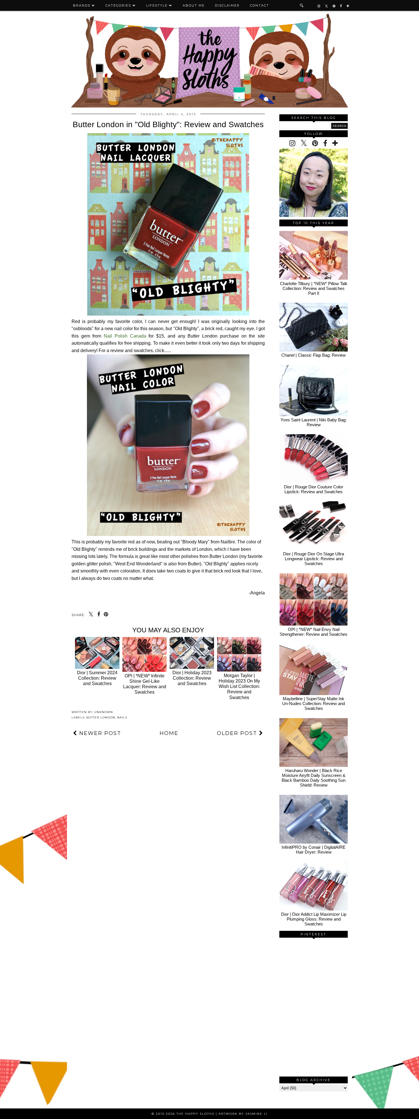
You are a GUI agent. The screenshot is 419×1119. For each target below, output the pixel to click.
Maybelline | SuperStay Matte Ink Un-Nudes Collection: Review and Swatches (313, 703)
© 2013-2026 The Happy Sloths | (185, 1114)
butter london (100, 717)
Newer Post (99, 733)
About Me (194, 5)
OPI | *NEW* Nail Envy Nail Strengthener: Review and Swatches (313, 632)
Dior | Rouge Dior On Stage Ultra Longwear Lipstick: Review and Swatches (313, 558)
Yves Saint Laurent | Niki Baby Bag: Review (313, 422)
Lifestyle (157, 5)
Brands (81, 5)
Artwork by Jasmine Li (243, 1114)
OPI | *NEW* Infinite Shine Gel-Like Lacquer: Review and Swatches (144, 684)
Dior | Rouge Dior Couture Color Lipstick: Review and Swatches (313, 489)
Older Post (238, 733)
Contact (259, 5)
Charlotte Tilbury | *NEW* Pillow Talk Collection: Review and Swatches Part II (313, 288)
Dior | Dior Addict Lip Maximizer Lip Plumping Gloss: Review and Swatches (313, 919)
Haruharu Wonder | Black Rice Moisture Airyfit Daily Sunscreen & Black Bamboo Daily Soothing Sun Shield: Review (313, 777)
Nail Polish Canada (125, 336)
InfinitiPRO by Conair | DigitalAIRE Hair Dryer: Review (313, 849)
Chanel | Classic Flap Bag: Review (313, 355)
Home (169, 733)
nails (122, 717)
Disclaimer (227, 5)
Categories (118, 5)
